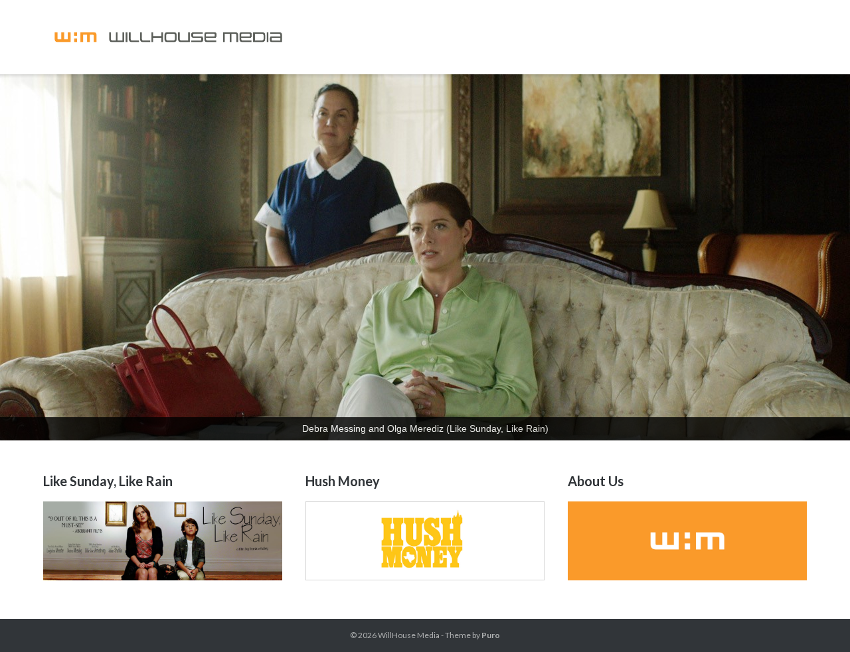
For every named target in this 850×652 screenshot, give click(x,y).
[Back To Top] (817, 620)
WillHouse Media (409, 635)
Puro (490, 635)
